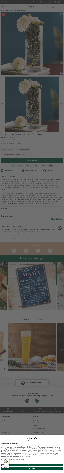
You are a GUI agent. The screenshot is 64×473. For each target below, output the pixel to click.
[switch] (5, 467)
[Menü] (8, 459)
